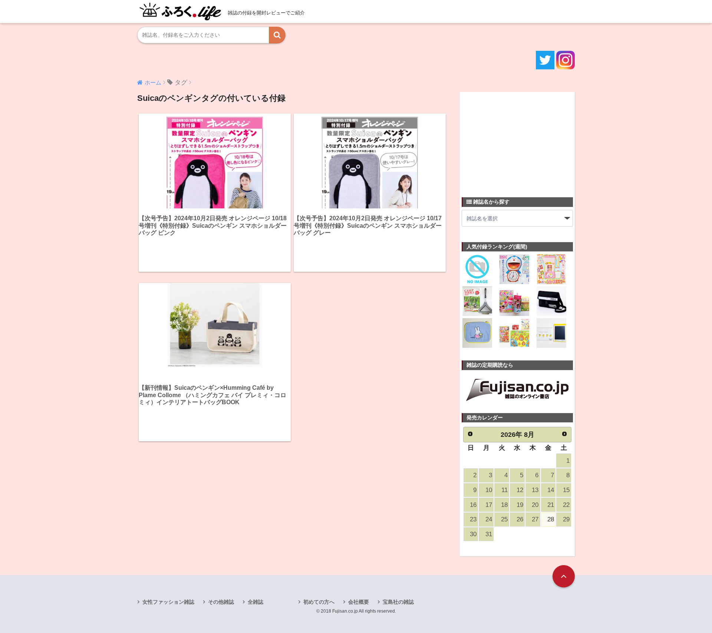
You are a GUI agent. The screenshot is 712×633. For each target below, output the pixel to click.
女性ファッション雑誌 (168, 602)
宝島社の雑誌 (398, 602)
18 (504, 504)
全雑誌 (255, 602)
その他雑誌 (221, 602)
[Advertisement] (517, 140)
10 (488, 490)
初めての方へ (318, 602)
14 (550, 490)
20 (535, 504)
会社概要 (358, 602)
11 (504, 490)
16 (473, 504)
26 (520, 519)
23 (473, 519)
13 (535, 490)
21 (550, 504)
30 (473, 534)
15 (566, 490)
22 (566, 504)
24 (488, 519)
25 (504, 519)
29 (566, 519)
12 (520, 490)
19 (520, 504)
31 (488, 534)
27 (535, 519)
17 (488, 504)
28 (550, 519)
